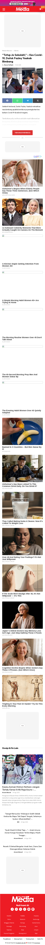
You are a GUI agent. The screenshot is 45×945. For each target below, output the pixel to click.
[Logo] (22, 9)
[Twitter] (20, 909)
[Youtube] (28, 909)
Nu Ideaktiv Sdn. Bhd (21, 942)
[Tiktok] (24, 909)
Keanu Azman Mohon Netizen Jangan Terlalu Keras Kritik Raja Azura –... (21, 788)
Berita (16, 50)
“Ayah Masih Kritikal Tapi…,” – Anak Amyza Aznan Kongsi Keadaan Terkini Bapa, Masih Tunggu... (22, 832)
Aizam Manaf (6, 792)
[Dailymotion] (33, 909)
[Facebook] (12, 909)
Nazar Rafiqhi (8, 65)
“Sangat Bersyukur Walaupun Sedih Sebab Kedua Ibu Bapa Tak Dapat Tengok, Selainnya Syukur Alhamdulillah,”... (22, 816)
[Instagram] (16, 909)
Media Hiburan (7, 50)
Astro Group (37, 942)
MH (18, 822)
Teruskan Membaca (22, 133)
